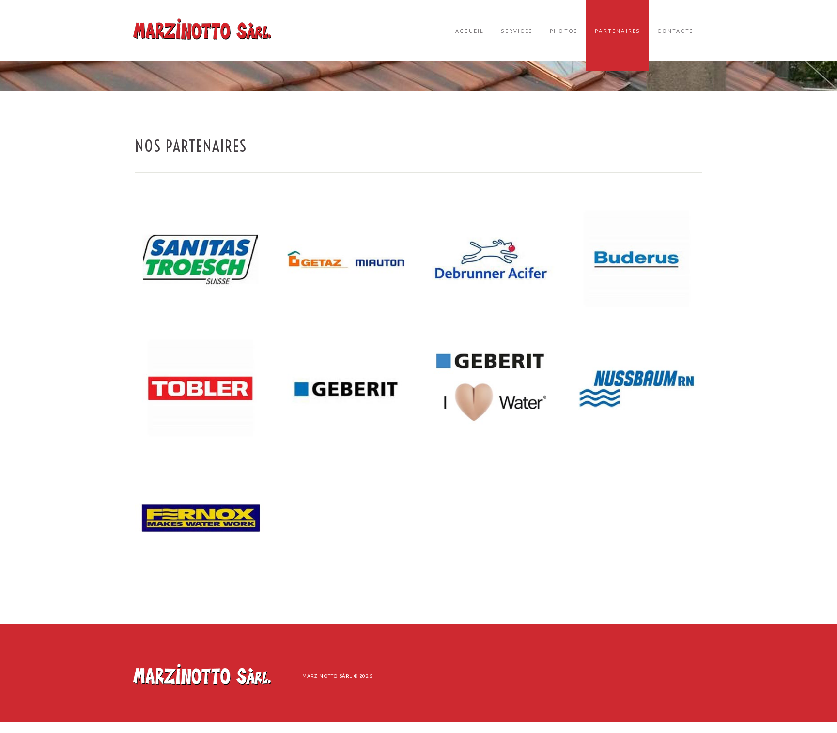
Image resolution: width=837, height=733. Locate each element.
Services (516, 31)
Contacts (675, 31)
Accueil (469, 31)
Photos (563, 31)
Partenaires (617, 31)
